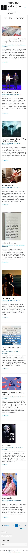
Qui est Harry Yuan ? (9, 298)
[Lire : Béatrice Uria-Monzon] (11, 80)
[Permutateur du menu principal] (25, 7)
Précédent (5, 525)
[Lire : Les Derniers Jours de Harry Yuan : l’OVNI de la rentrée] (11, 128)
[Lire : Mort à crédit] (8, 433)
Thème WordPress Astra (14, 552)
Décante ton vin (7, 185)
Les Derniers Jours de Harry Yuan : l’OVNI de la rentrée (14, 140)
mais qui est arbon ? (14, 6)
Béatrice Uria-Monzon (10, 92)
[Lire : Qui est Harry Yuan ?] (11, 283)
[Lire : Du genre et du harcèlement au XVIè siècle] (11, 383)
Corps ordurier (7, 498)
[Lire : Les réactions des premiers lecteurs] (11, 335)
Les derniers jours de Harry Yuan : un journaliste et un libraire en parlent (14, 41)
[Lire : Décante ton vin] (11, 175)
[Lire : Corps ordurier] (9, 484)
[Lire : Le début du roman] (11, 226)
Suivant (23, 528)
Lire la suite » (5, 62)
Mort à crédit (6, 446)
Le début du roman (9, 243)
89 (25, 525)
